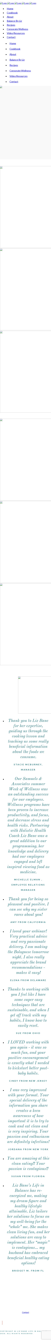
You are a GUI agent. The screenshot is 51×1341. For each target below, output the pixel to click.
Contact (25, 1312)
